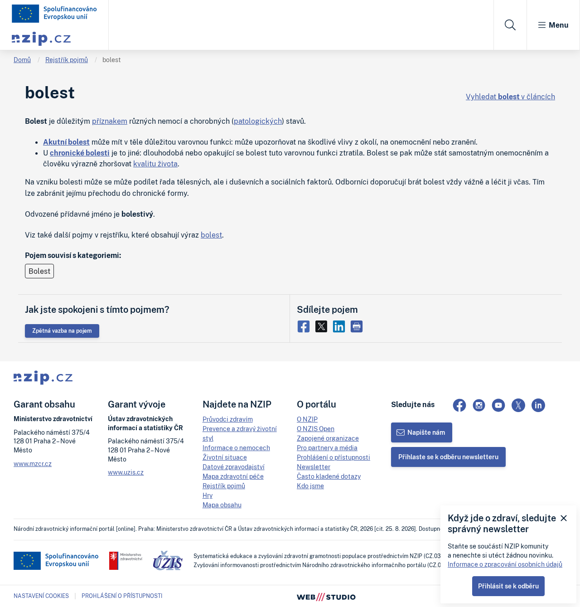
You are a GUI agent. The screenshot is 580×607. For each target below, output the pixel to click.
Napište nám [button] (426, 432)
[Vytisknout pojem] (358, 325)
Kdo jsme (310, 486)
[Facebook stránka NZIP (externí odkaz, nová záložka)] (459, 405)
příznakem (109, 121)
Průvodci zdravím (228, 419)
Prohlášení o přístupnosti (333, 457)
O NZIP (307, 419)
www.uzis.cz (126, 472)
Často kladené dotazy (329, 476)
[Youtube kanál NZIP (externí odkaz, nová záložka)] (498, 405)
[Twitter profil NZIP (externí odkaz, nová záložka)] (518, 405)
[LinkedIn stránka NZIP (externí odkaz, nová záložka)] (538, 405)
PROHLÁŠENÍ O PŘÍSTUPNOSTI (122, 595)
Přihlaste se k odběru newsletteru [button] (448, 457)
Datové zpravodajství (234, 467)
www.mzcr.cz (33, 463)
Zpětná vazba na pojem (62, 330)
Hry (208, 495)
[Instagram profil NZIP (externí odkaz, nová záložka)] (479, 405)
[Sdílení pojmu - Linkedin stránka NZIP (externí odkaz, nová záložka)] (341, 325)
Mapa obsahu (222, 505)
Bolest (39, 271)
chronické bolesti (80, 152)
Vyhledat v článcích (510, 96)
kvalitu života (155, 163)
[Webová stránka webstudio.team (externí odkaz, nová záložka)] (326, 596)
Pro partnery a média (327, 448)
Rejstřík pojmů (66, 59)
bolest (111, 59)
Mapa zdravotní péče (233, 476)
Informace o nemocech (236, 448)
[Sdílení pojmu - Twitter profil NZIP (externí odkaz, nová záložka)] (323, 325)
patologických (258, 121)
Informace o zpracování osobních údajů (505, 564)
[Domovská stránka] (54, 14)
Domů (22, 59)
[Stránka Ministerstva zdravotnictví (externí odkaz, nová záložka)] (125, 561)
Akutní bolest (66, 141)
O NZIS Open (315, 428)
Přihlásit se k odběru (508, 586)
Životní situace (225, 457)
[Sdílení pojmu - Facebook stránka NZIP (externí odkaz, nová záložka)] (305, 325)
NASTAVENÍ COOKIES (41, 596)
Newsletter (313, 467)
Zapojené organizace (328, 438)
